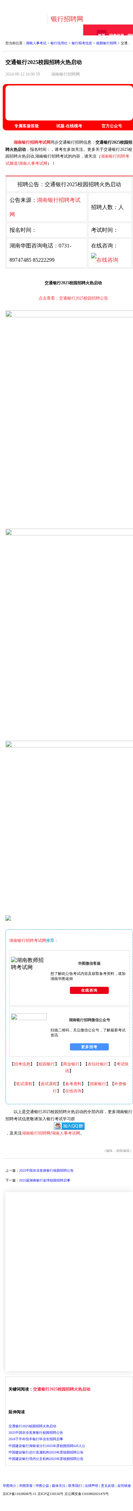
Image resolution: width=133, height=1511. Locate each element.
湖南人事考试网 (33, 163)
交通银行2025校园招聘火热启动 (61, 1389)
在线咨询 (89, 990)
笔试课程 (24, 1083)
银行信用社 (59, 43)
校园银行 (47, 1064)
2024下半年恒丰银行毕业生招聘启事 (36, 1439)
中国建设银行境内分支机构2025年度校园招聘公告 (46, 1459)
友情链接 (124, 1486)
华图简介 (9, 1486)
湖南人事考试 (36, 43)
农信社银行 (98, 1064)
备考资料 (73, 1083)
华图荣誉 (26, 1486)
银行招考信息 (82, 43)
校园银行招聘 (106, 43)
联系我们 (75, 1486)
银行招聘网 (67, 18)
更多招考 (89, 1047)
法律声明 (91, 1486)
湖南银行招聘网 (65, 74)
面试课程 (49, 1083)
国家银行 (98, 1083)
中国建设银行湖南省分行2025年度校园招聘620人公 (47, 1446)
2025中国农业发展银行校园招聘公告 (46, 1170)
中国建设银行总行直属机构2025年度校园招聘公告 (46, 1452)
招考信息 (22, 1064)
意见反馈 (108, 1486)
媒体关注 (58, 1486)
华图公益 (42, 1486)
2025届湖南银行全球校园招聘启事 (44, 1180)
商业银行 (71, 1064)
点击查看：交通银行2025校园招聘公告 (73, 298)
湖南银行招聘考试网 (32, 142)
